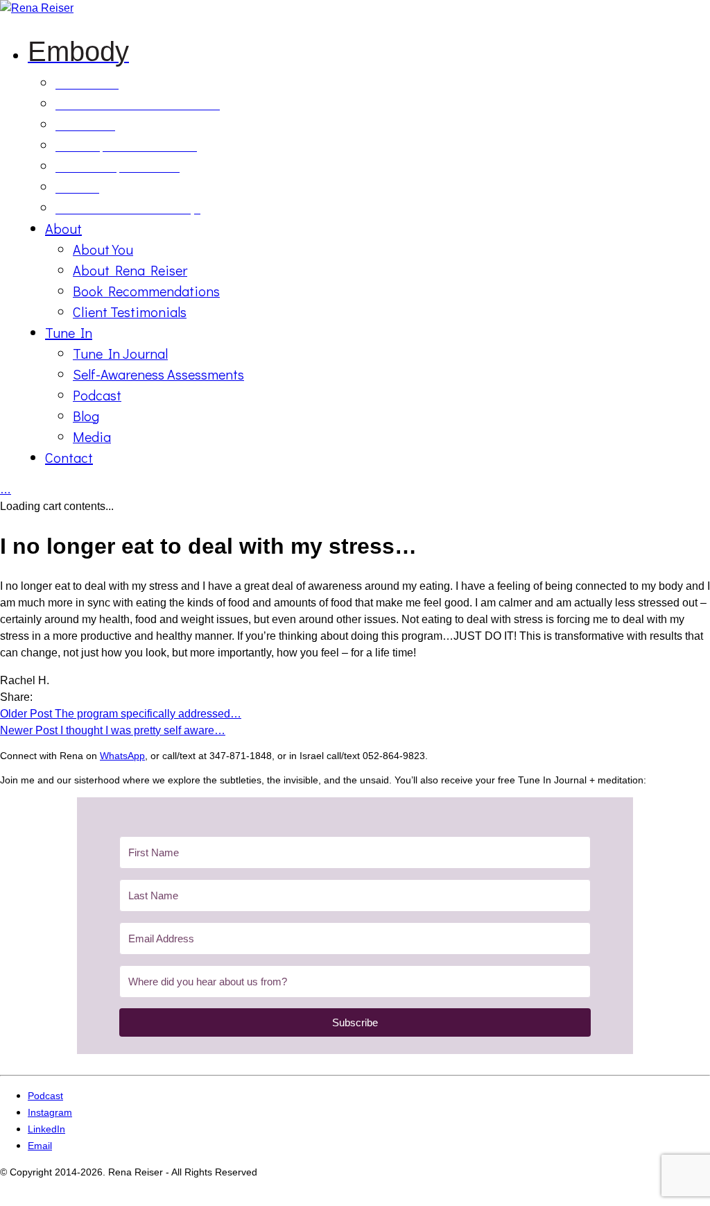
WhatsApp (122, 755)
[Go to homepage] (36, 8)
